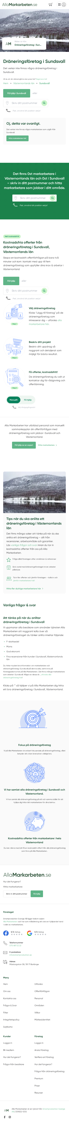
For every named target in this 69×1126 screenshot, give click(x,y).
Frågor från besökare (13, 1064)
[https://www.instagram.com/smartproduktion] (9, 1117)
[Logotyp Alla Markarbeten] (27, 874)
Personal (38, 998)
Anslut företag (41, 1050)
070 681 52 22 (15, 945)
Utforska (38, 984)
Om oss (6, 991)
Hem (5, 984)
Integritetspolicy (11, 1019)
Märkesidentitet (42, 1019)
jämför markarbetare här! (24, 580)
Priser (37, 1086)
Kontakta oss (9, 998)
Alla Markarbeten (10, 921)
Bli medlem (8, 1050)
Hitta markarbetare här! (17, 138)
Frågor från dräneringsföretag (49, 1071)
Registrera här (41, 79)
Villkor (37, 1012)
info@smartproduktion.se (20, 955)
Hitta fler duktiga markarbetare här (23, 588)
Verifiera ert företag (44, 1057)
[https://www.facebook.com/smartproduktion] (4, 1117)
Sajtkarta (8, 1027)
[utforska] (14, 314)
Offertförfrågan (42, 991)
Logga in (7, 1043)
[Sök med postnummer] (44, 103)
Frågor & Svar (10, 1005)
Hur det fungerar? (12, 881)
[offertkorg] (14, 378)
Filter (5, 1012)
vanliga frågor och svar (24, 545)
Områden (39, 1005)
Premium (38, 1078)
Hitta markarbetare (46, 445)
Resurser (38, 1093)
